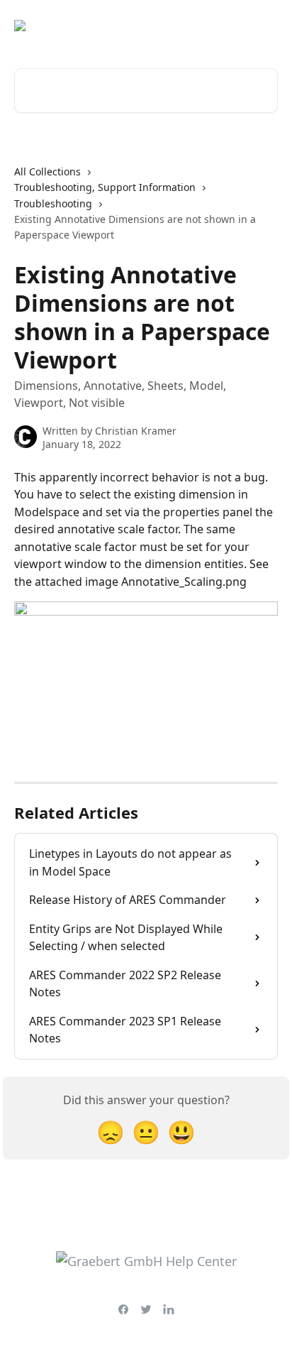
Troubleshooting (53, 203)
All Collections (47, 171)
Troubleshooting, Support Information (105, 187)
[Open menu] (265, 25)
